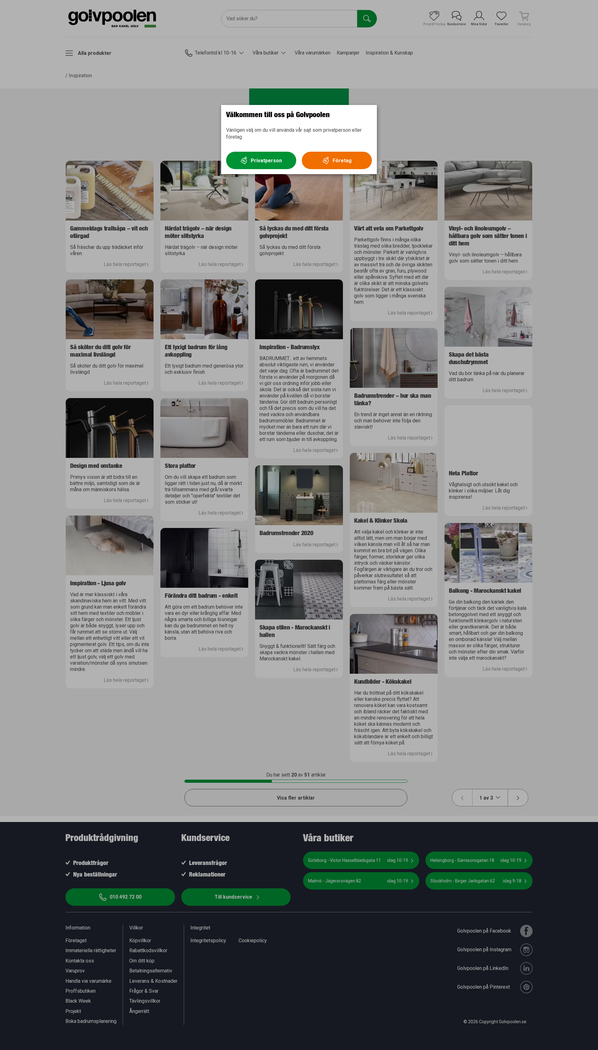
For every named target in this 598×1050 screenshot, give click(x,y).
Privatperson (266, 161)
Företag (342, 161)
